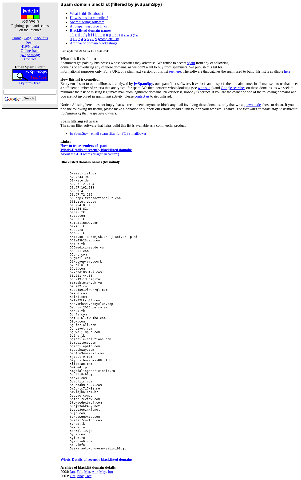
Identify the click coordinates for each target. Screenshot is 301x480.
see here (175, 71)
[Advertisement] (30, 179)
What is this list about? (86, 14)
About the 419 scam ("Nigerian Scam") (89, 154)
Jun (110, 472)
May (102, 472)
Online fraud (30, 51)
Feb (79, 472)
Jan (72, 472)
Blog (28, 38)
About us (41, 38)
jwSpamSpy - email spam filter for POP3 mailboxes (108, 133)
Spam (30, 42)
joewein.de (253, 105)
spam (191, 63)
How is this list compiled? (89, 18)
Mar (87, 472)
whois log (205, 88)
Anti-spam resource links (88, 26)
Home (16, 38)
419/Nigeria (30, 46)
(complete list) (108, 39)
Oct (72, 476)
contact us (142, 96)
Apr (94, 472)
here (287, 71)
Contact (30, 59)
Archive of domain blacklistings (93, 43)
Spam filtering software (87, 22)
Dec (88, 476)
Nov (80, 476)
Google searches (233, 88)
